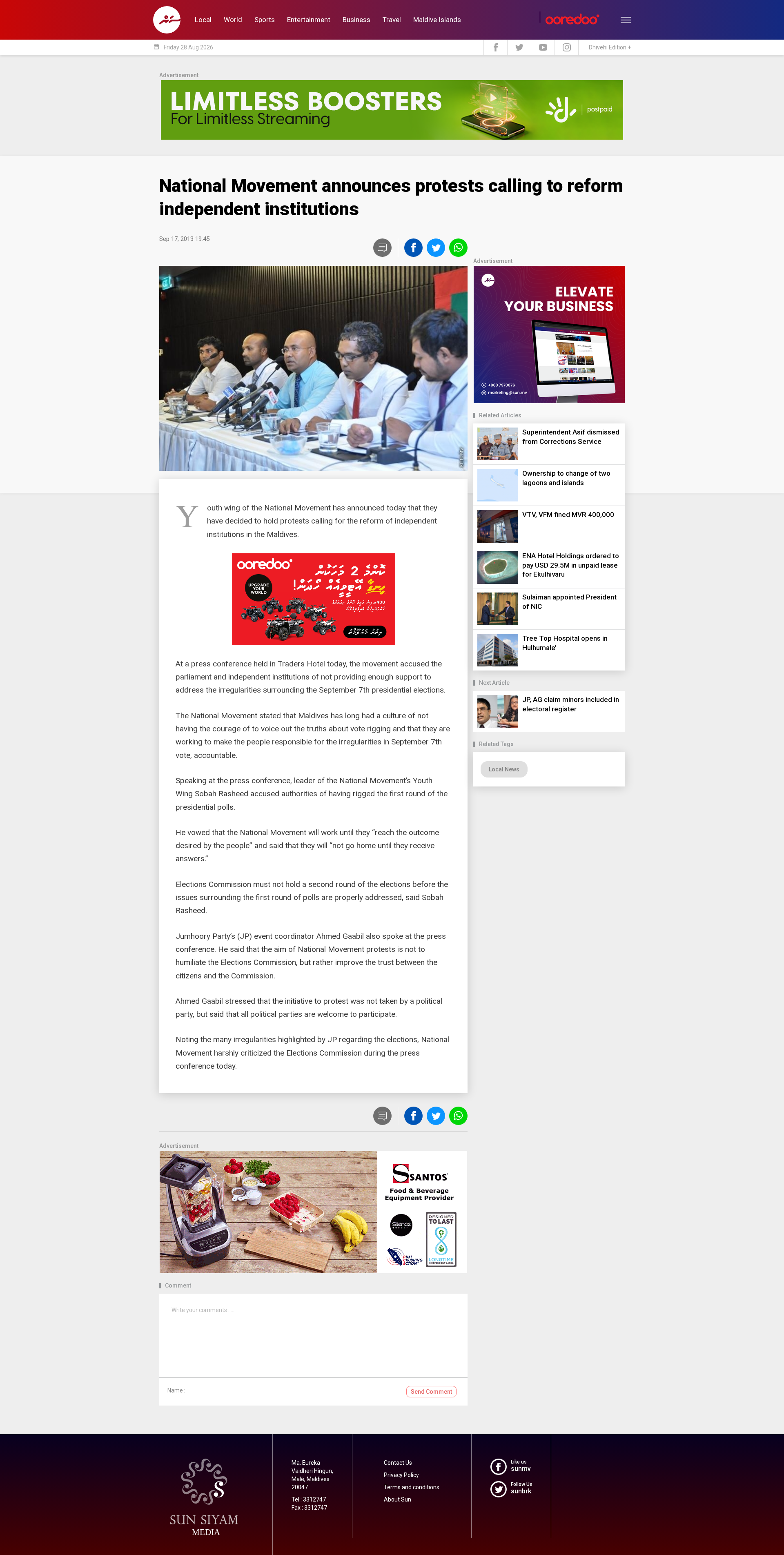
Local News (504, 769)
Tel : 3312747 (309, 1499)
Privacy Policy (401, 1475)
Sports (264, 20)
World (233, 20)
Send (431, 1391)
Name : (176, 1390)
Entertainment (308, 20)
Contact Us (398, 1462)
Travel (392, 20)
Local (203, 20)
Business (356, 20)
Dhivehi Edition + (610, 47)
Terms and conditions (411, 1487)
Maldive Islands (437, 20)
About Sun (397, 1499)
